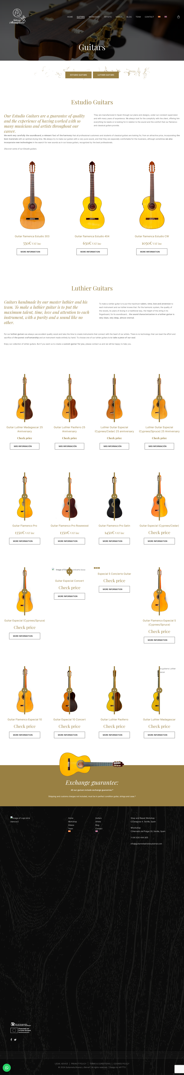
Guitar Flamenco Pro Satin (114, 525)
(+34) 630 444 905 (139, 837)
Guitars (98, 818)
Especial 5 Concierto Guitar (114, 573)
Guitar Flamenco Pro (24, 525)
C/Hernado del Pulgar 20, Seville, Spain (148, 831)
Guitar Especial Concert (69, 580)
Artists (98, 821)
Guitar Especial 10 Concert (69, 719)
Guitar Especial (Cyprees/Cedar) (159, 525)
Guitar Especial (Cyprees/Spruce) (24, 620)
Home (70, 818)
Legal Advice (61, 1063)
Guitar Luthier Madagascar (159, 719)
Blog (97, 825)
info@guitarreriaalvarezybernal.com (146, 844)
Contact (98, 828)
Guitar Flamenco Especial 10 (25, 719)
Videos (71, 825)
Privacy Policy (78, 1063)
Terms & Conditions (100, 1063)
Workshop (72, 821)
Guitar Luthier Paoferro (114, 719)
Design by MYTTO (118, 1067)
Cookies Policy (121, 1063)
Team (70, 828)
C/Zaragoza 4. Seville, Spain (143, 821)
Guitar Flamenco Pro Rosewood (69, 525)
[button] (78, 75)
